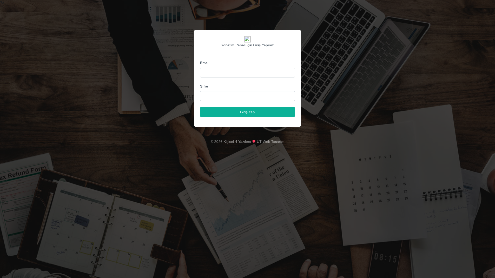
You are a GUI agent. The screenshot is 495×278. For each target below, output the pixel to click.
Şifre (204, 86)
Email (205, 63)
